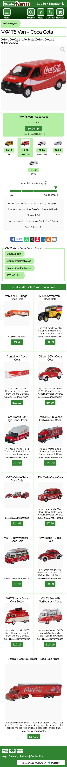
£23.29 (50, 463)
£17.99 (33, 736)
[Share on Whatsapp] (27, 239)
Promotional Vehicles (19, 268)
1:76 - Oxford (14, 275)
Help (4, 756)
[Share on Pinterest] (38, 239)
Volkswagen (10, 23)
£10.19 (17, 402)
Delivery (13, 756)
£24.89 (17, 523)
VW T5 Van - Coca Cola (18, 248)
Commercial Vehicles (19, 261)
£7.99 (50, 523)
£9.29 (32, 128)
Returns (24, 756)
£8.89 (50, 342)
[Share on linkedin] (43, 239)
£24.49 (17, 342)
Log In (49, 3)
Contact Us (36, 756)
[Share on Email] (54, 239)
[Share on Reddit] (49, 239)
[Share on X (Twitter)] (32, 239)
